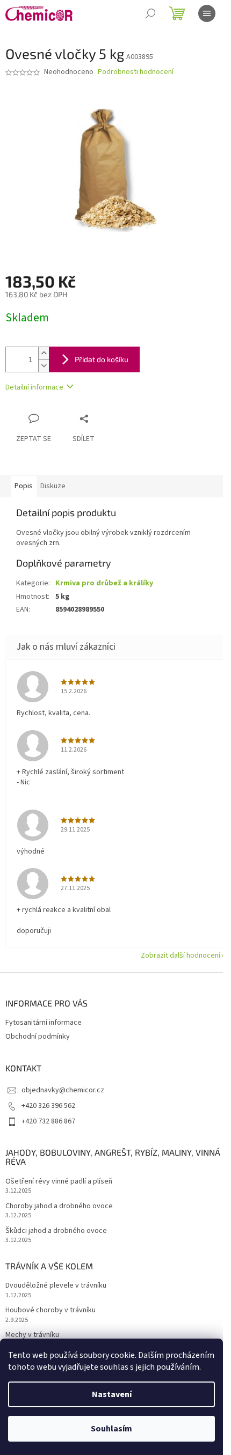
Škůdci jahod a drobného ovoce (56, 1231)
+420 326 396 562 (48, 1105)
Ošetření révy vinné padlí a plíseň (58, 1182)
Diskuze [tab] (53, 486)
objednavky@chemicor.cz (62, 1090)
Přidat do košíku (101, 359)
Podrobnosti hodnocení (136, 72)
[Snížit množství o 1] (43, 365)
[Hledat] (150, 13)
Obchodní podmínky (37, 1036)
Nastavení (112, 1394)
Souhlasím (111, 1429)
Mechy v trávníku (32, 1335)
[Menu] (207, 13)
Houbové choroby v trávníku (50, 1310)
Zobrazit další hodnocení (180, 955)
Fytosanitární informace (43, 1022)
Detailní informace (34, 387)
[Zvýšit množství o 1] (43, 353)
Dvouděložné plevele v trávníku (55, 1286)
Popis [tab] (24, 486)
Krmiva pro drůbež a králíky (104, 583)
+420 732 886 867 (48, 1121)
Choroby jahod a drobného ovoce (59, 1206)
